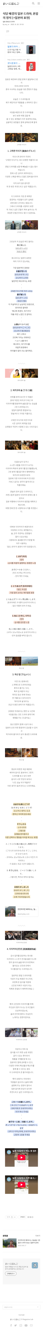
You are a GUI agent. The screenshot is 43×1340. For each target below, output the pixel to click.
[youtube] (26, 1325)
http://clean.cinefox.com (16, 60)
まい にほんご (11, 3)
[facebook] (11, 1325)
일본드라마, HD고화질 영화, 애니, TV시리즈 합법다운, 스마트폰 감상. (14, 67)
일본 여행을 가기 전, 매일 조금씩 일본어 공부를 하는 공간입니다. (16, 1267)
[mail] (31, 1325)
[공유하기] (11, 1217)
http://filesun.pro (13, 43)
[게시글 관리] (14, 1217)
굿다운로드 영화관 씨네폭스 (13, 63)
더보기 (37, 1235)
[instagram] (20, 1325)
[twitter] (15, 1325)
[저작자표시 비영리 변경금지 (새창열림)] (30, 1217)
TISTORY (21, 1315)
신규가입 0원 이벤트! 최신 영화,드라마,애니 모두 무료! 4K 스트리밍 (14, 50)
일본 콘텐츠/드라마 (9, 21)
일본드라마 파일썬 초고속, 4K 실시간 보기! (13, 46)
